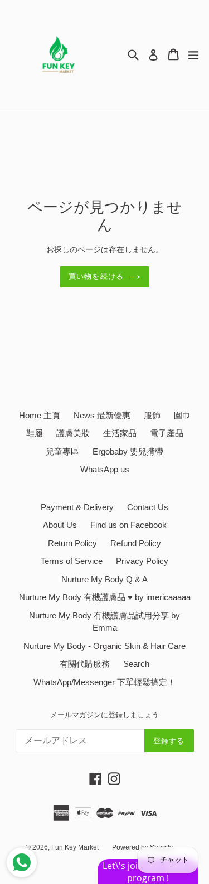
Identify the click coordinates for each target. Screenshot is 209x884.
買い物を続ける (96, 276)
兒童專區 (62, 451)
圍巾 (182, 415)
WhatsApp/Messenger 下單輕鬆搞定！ (104, 682)
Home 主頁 (39, 415)
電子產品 (166, 433)
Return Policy (72, 543)
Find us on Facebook (128, 525)
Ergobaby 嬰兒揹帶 (128, 451)
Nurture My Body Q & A (104, 579)
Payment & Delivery (77, 507)
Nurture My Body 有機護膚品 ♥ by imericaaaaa (105, 597)
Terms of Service (72, 561)
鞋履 (34, 433)
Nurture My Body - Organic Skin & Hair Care (104, 646)
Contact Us (147, 507)
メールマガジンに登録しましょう (104, 715)
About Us (60, 525)
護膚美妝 (73, 433)
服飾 (152, 415)
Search (136, 663)
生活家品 (120, 433)
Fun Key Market (75, 847)
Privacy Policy (142, 561)
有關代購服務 (85, 663)
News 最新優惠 (102, 415)
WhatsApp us (104, 469)
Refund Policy (135, 543)
